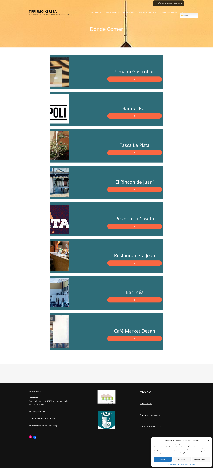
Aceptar (163, 459)
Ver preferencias (200, 459)
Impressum (192, 464)
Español (185, 15)
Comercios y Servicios (169, 12)
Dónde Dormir (128, 12)
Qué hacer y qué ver (146, 12)
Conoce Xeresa (95, 12)
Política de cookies (173, 464)
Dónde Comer (111, 12)
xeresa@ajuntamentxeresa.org (43, 425)
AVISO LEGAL (146, 403)
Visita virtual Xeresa (170, 3)
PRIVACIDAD (184, 464)
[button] (208, 440)
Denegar (181, 459)
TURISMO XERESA (43, 11)
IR (134, 79)
